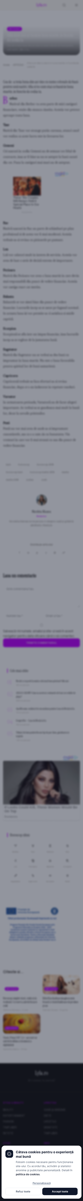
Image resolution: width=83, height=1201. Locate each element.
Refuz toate (23, 1191)
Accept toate (60, 1191)
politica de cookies (28, 1174)
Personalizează (42, 1183)
